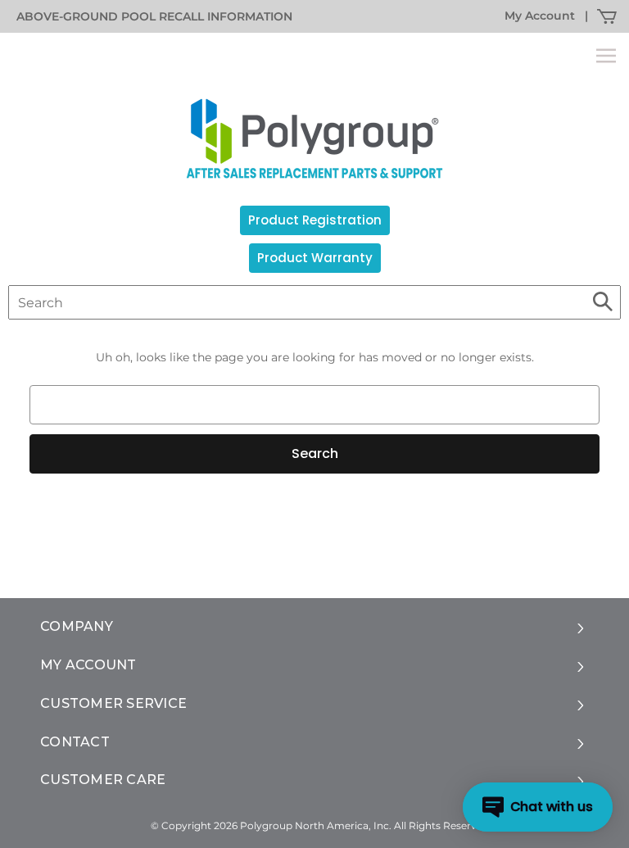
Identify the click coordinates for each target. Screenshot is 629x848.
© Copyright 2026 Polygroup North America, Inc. (271, 825)
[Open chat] (538, 807)
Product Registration (315, 220)
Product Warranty (315, 257)
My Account (540, 15)
